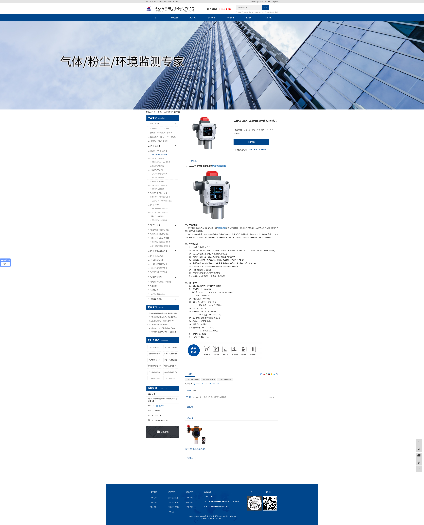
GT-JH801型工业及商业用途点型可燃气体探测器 (209, 397)
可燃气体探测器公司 (225, 379)
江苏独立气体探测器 (156, 216)
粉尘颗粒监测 (170, 378)
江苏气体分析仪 (154, 205)
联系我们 (268, 18)
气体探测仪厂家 (154, 360)
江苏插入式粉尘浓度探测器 (158, 238)
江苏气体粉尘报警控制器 (157, 251)
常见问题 (189, 507)
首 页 (159, 112)
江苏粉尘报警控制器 (156, 260)
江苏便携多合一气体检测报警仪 (161, 201)
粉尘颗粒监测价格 (170, 347)
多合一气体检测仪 (170, 360)
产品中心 (193, 18)
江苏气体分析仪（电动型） (159, 212)
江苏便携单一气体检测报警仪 (160, 197)
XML (276, 2)
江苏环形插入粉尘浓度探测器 (160, 246)
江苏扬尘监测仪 (247, 12)
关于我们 (174, 18)
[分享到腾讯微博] (274, 374)
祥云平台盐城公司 (230, 516)
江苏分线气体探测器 (156, 170)
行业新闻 (189, 502)
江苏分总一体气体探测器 (157, 151)
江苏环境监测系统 (155, 299)
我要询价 (252, 142)
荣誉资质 (153, 507)
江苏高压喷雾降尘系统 (156, 294)
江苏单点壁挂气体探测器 (158, 220)
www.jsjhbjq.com (158, 406)
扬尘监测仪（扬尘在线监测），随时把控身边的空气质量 (163, 332)
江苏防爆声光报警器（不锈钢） (160, 282)
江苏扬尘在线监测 (271, 12)
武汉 (212, 518)
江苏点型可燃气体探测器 (171, 112)
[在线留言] (419, 462)
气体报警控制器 (154, 372)
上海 (215, 518)
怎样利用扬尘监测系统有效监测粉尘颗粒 (163, 313)
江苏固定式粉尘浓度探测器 (158, 230)
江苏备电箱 (152, 286)
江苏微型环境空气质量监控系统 (160, 133)
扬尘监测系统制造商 (171, 372)
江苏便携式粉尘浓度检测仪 (158, 234)
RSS (273, 2)
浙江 (221, 518)
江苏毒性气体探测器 (157, 158)
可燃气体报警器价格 (171, 366)
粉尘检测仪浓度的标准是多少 (159, 324)
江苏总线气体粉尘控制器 (157, 272)
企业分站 (261, 2)
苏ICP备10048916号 (200, 516)
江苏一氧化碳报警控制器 (157, 264)
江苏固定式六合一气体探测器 (160, 162)
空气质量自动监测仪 (155, 366)
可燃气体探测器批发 (209, 379)
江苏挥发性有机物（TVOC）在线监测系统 (163, 137)
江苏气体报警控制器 (156, 256)
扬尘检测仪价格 (154, 354)
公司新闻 (189, 498)
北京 (218, 518)
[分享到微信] (266, 374)
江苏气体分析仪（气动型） (159, 208)
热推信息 (254, 2)
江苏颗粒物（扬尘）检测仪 (158, 129)
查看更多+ (171, 512)
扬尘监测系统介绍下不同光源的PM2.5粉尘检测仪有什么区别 (163, 321)
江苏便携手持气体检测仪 (157, 193)
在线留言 (249, 18)
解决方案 (211, 18)
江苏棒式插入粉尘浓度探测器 (160, 242)
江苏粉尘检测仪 (154, 225)
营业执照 (153, 502)
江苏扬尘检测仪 (259, 12)
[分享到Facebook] (277, 374)
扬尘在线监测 (154, 347)
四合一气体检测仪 (170, 354)
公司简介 (153, 498)
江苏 (209, 518)
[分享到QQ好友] (269, 374)
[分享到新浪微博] (264, 374)
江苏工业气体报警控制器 (157, 268)
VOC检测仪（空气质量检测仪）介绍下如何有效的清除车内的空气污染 (163, 328)
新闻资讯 (230, 18)
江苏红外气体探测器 (157, 166)
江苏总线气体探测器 (156, 181)
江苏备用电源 (153, 290)
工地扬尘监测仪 (154, 378)
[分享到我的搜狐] (272, 374)
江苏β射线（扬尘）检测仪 (158, 141)
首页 (155, 18)
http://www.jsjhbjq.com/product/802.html (206, 384)
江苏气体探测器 (154, 146)
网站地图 (268, 2)
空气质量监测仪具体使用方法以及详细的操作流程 (163, 317)
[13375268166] (419, 449)
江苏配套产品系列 (155, 277)
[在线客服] (419, 442)
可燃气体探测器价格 (193, 379)
